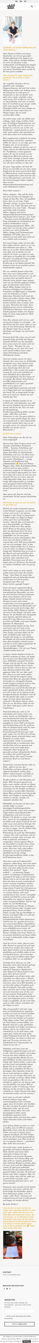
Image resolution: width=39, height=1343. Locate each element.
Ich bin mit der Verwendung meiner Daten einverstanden (17, 1317)
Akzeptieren (26, 1341)
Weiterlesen (35, 1341)
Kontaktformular (15, 1275)
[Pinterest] (10, 1288)
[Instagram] (7, 1288)
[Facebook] (4, 1288)
